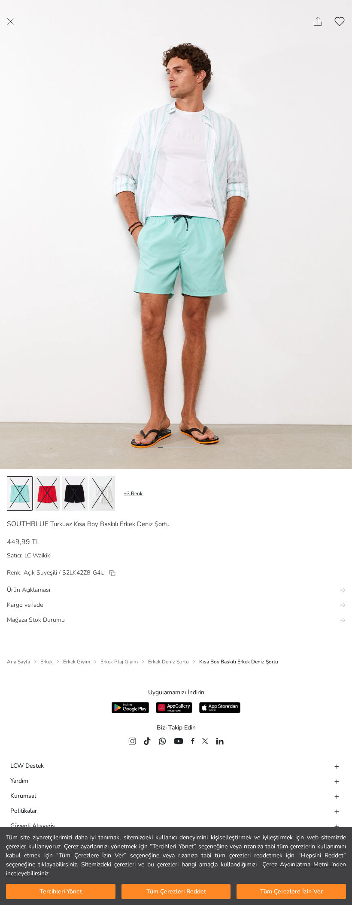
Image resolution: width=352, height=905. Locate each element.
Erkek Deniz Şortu (168, 661)
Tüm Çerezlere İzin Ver (291, 891)
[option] (20, 493)
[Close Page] (10, 21)
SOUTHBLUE (28, 524)
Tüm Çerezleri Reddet (176, 891)
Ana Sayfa (18, 661)
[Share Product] (318, 21)
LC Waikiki (38, 555)
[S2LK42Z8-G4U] (112, 573)
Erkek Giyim (76, 661)
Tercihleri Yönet (60, 891)
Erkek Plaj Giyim (119, 661)
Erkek (46, 661)
